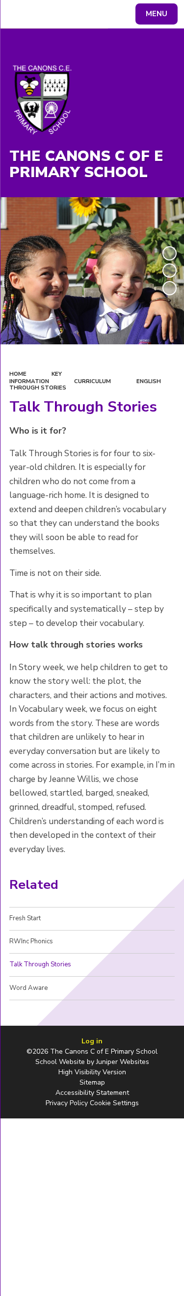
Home (17, 374)
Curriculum (92, 381)
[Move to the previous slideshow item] (169, 270)
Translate (81, 15)
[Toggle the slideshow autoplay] (169, 253)
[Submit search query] (120, 13)
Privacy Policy (67, 1103)
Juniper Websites (122, 1061)
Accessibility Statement (92, 1092)
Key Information (35, 377)
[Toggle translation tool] (43, 14)
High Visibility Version (92, 1072)
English (148, 381)
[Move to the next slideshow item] (169, 288)
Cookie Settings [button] (114, 1103)
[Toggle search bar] (18, 14)
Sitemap (92, 1082)
